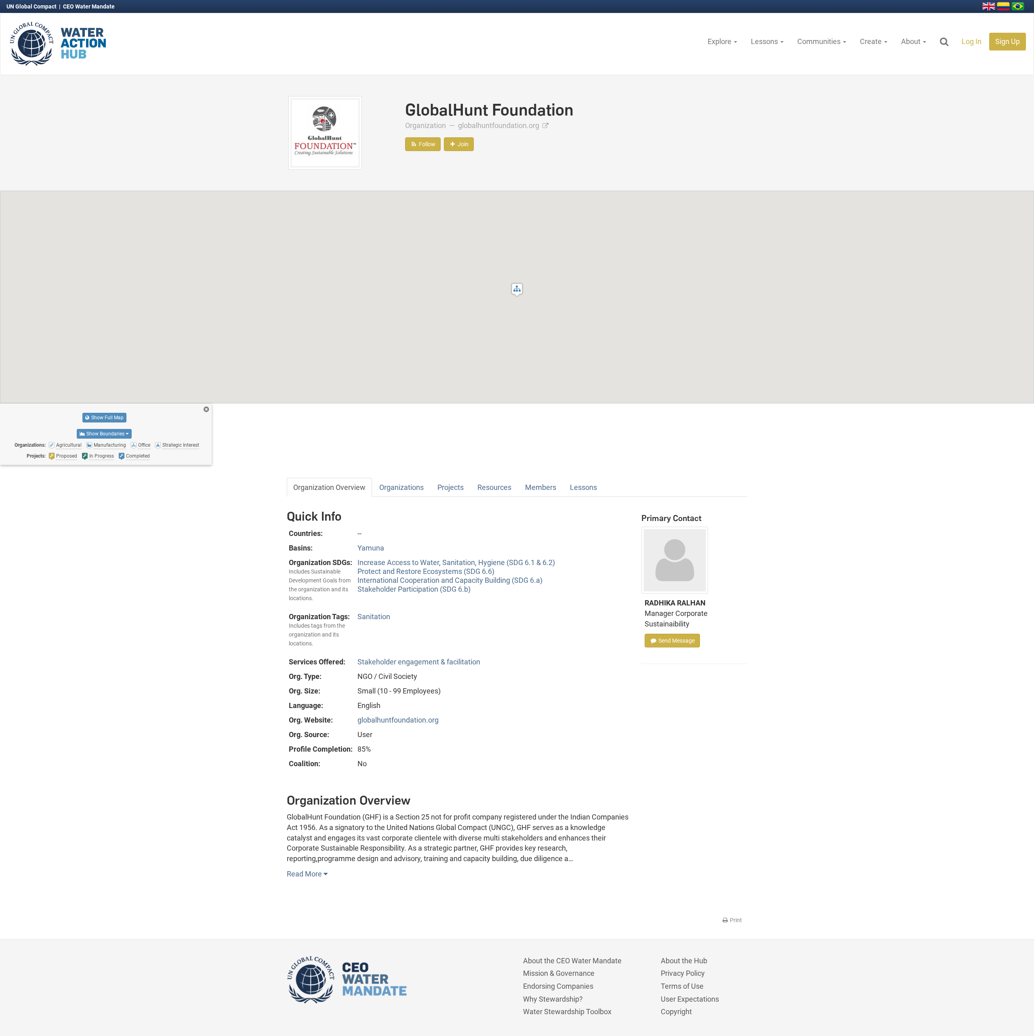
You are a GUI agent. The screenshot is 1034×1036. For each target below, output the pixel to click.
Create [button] (871, 41)
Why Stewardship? (553, 999)
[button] (517, 289)
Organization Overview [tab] (329, 487)
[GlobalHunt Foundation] (325, 132)
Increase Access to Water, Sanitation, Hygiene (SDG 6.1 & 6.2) (456, 562)
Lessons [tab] (583, 487)
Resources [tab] (494, 487)
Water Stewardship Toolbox (567, 1011)
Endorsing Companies (558, 986)
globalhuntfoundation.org (499, 125)
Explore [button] (720, 41)
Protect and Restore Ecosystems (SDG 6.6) (425, 571)
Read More (305, 874)
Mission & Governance (559, 973)
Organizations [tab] (401, 487)
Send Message (676, 640)
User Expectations (690, 999)
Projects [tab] (450, 487)
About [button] (911, 41)
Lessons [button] (765, 41)
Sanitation (373, 616)
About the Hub (684, 960)
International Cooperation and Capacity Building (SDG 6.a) (449, 580)
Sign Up (1007, 41)
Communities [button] (819, 41)
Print (735, 920)
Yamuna (370, 548)
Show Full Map (107, 417)
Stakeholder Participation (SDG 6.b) (414, 589)
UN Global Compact (32, 6)
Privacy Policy (683, 973)
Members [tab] (540, 487)
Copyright (676, 1011)
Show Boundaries (105, 434)
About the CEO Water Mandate (572, 960)
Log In (971, 41)
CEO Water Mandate (89, 6)
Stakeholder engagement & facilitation (418, 662)
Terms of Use (682, 986)
